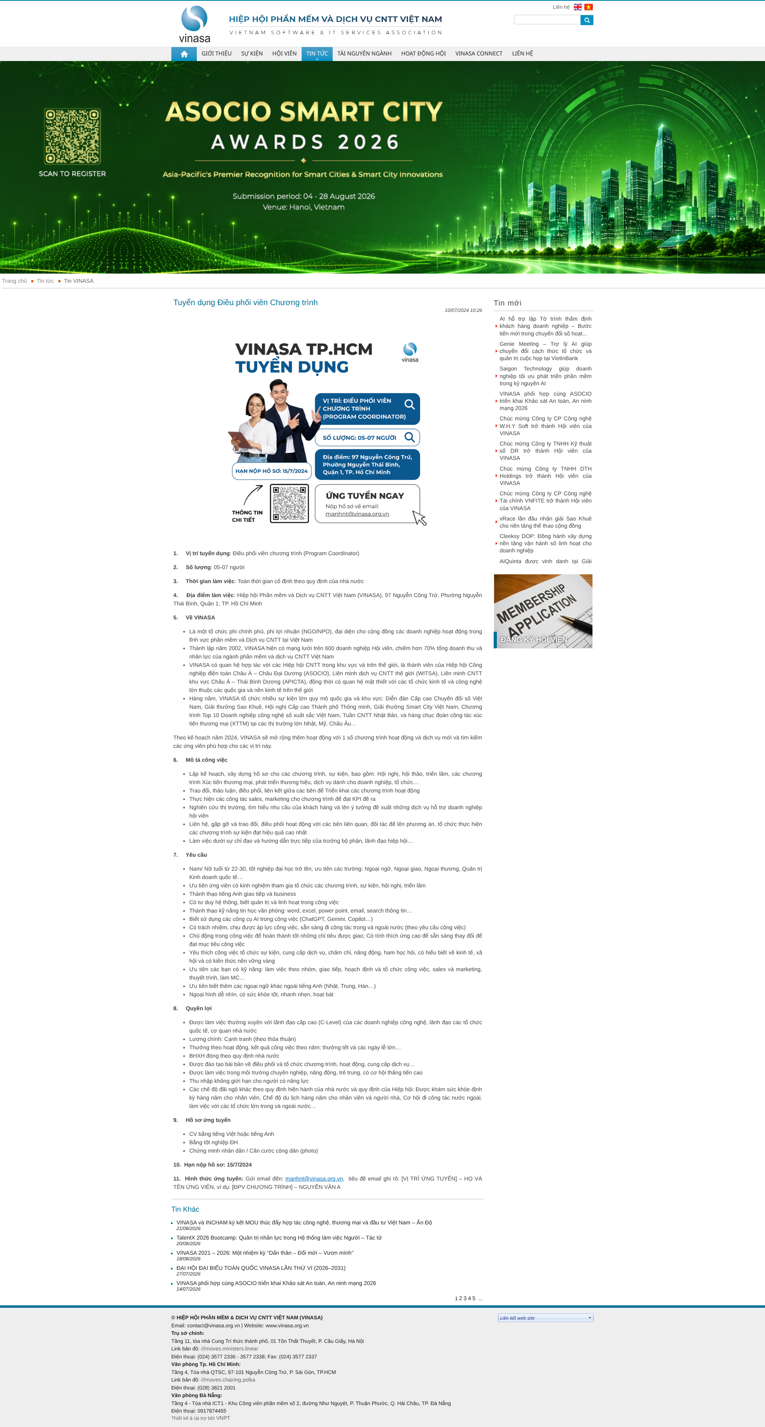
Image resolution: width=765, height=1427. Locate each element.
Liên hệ (562, 7)
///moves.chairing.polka (228, 1380)
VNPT (223, 1418)
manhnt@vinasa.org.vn (314, 1178)
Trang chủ (14, 281)
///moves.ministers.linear (229, 1349)
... (480, 1298)
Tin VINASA (79, 281)
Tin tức (45, 281)
